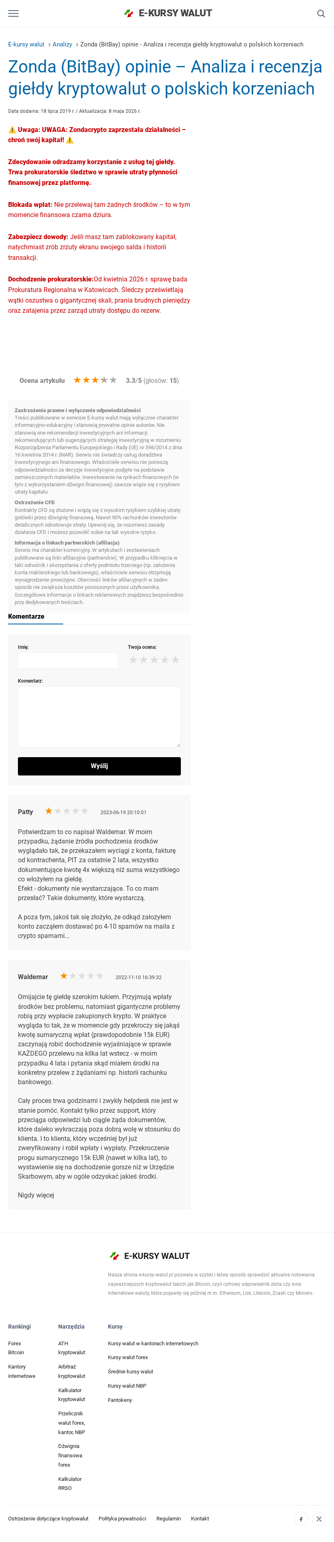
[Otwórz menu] (14, 13)
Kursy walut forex (128, 1357)
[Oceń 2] (86, 380)
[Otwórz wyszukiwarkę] (321, 13)
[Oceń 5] (113, 380)
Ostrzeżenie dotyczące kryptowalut (48, 1519)
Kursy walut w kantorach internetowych (153, 1343)
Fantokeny (120, 1400)
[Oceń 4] (104, 380)
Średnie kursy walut (130, 1371)
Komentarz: (30, 681)
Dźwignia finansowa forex (70, 1455)
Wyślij (99, 766)
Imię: (23, 647)
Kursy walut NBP (127, 1386)
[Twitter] (319, 1519)
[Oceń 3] (95, 380)
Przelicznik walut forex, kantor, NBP (71, 1422)
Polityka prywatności (122, 1519)
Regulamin (168, 1519)
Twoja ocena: (142, 647)
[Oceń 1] (77, 380)
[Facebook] (301, 1519)
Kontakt (200, 1519)
